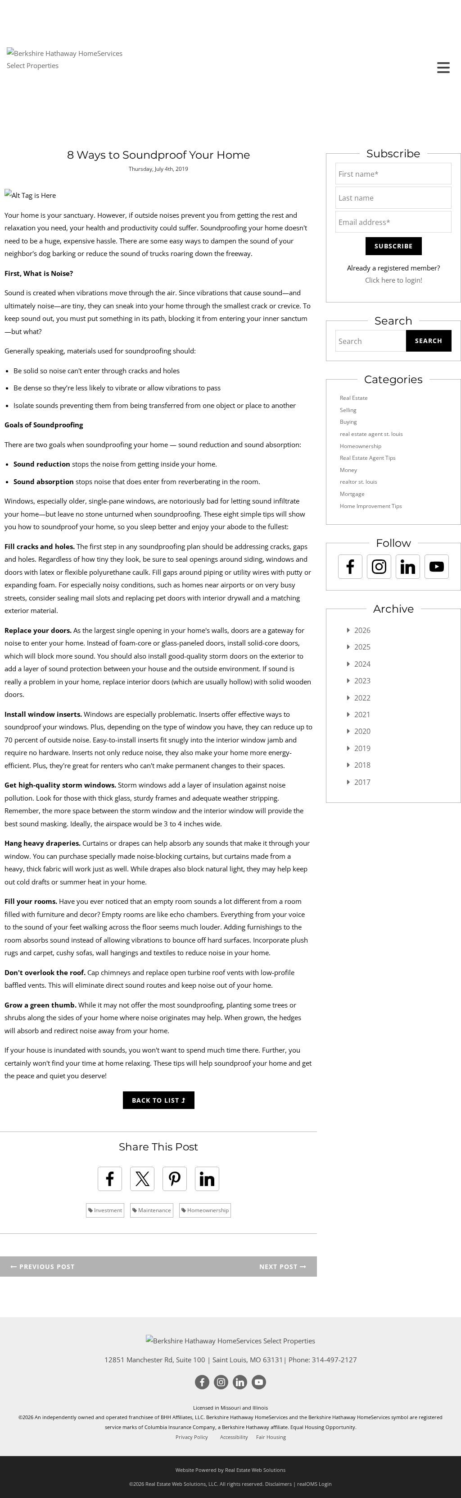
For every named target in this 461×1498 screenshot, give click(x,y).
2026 (362, 630)
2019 (362, 748)
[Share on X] (142, 1179)
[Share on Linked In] (207, 1179)
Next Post (279, 1266)
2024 (362, 664)
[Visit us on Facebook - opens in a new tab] (350, 566)
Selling (348, 410)
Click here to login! (393, 279)
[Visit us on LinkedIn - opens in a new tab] (408, 566)
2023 (362, 681)
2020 (362, 731)
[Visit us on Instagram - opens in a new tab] (379, 566)
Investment (107, 1210)
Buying (348, 422)
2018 (362, 765)
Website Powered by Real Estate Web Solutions (230, 1469)
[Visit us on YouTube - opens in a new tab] (437, 566)
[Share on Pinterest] (175, 1179)
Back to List (156, 1100)
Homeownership (207, 1210)
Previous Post (46, 1266)
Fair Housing (271, 1437)
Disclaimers (278, 1483)
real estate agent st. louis (371, 434)
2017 (362, 782)
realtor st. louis (358, 482)
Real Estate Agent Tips (368, 458)
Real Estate (354, 398)
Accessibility (234, 1437)
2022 (362, 698)
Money (348, 470)
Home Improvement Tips (371, 506)
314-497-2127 (334, 1359)
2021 (362, 714)
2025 (362, 647)
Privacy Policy (192, 1437)
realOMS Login (314, 1483)
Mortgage (352, 494)
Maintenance (154, 1210)
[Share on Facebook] (110, 1179)
